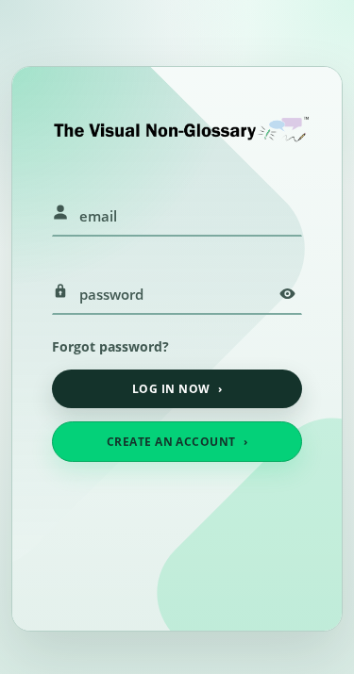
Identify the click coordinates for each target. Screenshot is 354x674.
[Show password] (287, 294)
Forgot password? (110, 346)
